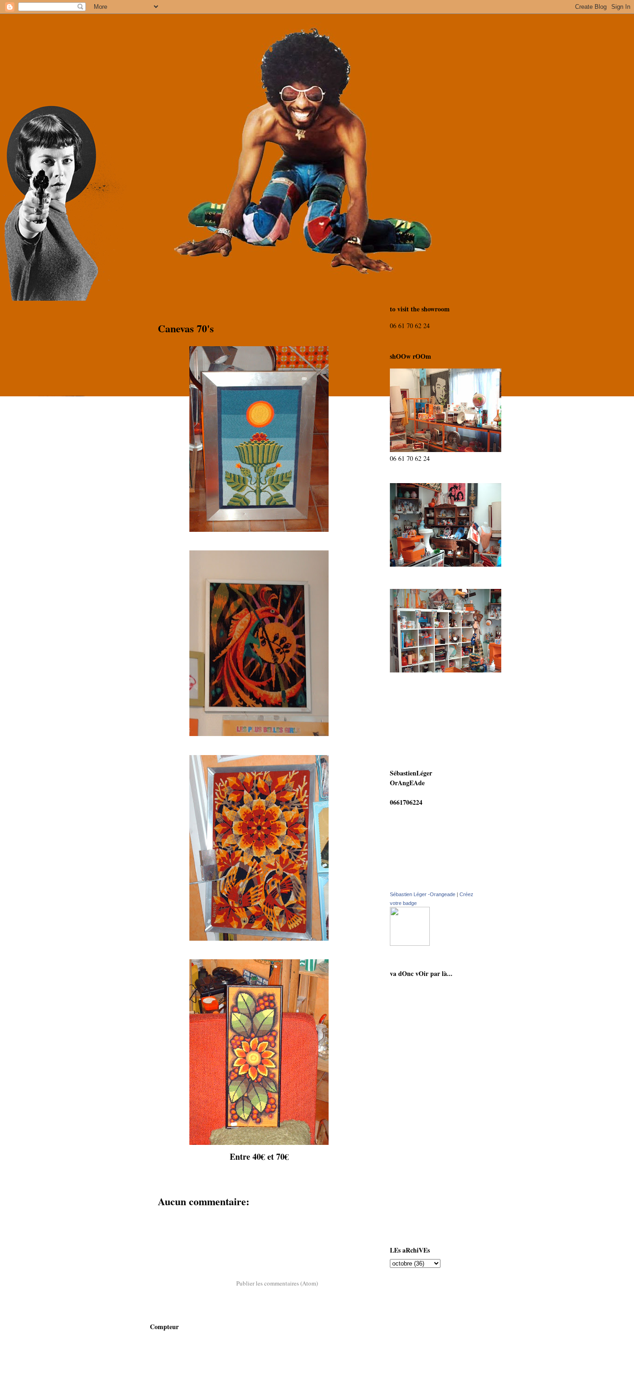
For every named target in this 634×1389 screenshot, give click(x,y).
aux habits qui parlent (431, 1026)
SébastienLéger (421, 1069)
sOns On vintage (423, 990)
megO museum (421, 1142)
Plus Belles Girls (422, 1196)
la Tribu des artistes (427, 1214)
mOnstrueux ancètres (429, 1124)
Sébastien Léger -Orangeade (422, 894)
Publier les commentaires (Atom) (277, 1283)
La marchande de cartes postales (433, 1047)
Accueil (258, 1258)
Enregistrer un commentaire (204, 1219)
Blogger (358, 1371)
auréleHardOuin (423, 1087)
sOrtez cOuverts (422, 1106)
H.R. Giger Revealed (429, 1178)
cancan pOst (417, 1008)
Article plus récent (184, 1258)
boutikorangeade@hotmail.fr (431, 792)
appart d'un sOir (423, 1160)
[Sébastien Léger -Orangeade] (410, 943)
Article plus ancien (333, 1258)
